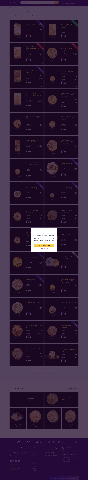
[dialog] (44, 240)
